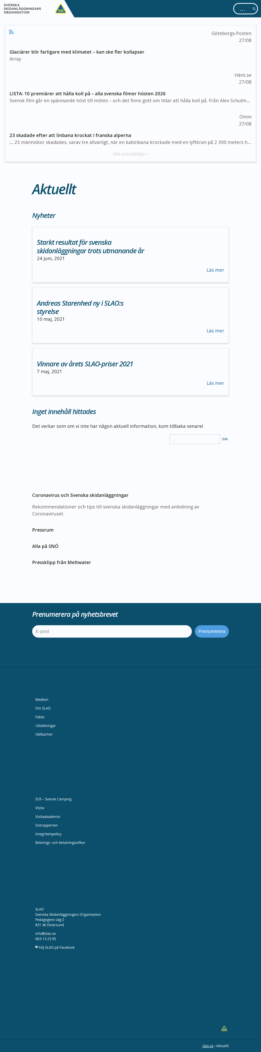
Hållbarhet (43, 734)
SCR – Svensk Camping (53, 799)
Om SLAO (43, 708)
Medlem (41, 699)
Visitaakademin (47, 816)
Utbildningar (45, 725)
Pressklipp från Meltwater (61, 562)
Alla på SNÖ (45, 546)
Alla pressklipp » (130, 154)
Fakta (39, 716)
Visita (39, 807)
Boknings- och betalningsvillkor (60, 842)
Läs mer (215, 270)
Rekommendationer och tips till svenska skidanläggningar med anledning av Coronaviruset (115, 510)
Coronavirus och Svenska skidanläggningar (80, 495)
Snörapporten (46, 825)
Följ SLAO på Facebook (56, 947)
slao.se (207, 1045)
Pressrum (43, 530)
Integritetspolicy (48, 834)
